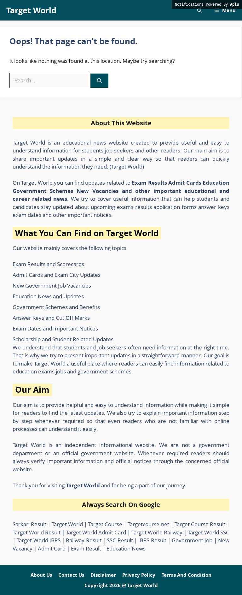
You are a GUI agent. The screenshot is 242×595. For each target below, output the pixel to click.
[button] (199, 10)
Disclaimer (103, 575)
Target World (31, 10)
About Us (41, 575)
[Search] (99, 81)
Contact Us (71, 575)
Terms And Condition (186, 575)
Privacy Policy (138, 575)
